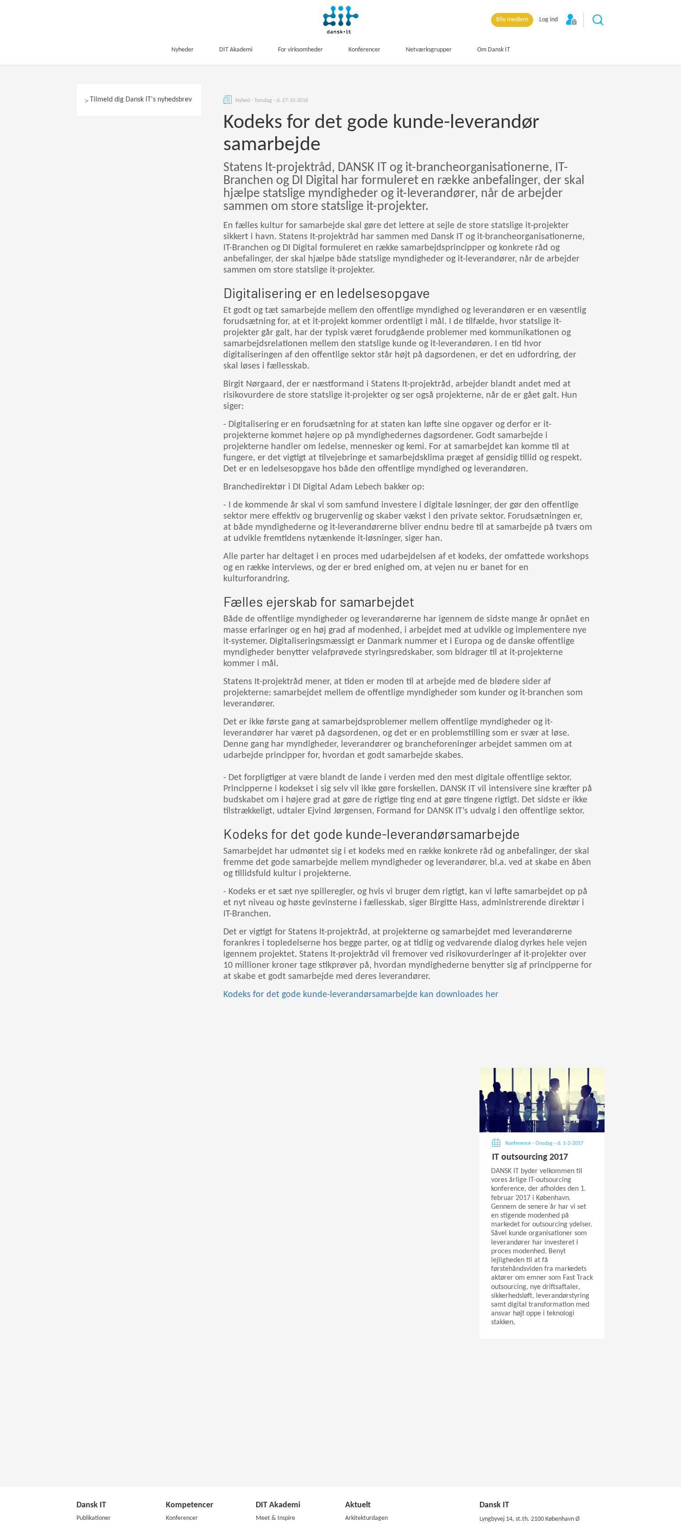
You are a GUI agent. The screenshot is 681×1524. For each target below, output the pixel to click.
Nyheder (182, 49)
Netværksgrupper (429, 49)
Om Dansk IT (493, 49)
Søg (599, 20)
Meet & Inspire (275, 1518)
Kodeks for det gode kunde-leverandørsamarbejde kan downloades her (360, 994)
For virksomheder (300, 49)
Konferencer (364, 49)
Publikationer (93, 1518)
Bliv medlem (512, 19)
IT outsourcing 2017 (530, 1157)
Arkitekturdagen (366, 1518)
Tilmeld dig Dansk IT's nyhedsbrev (141, 99)
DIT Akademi (235, 49)
